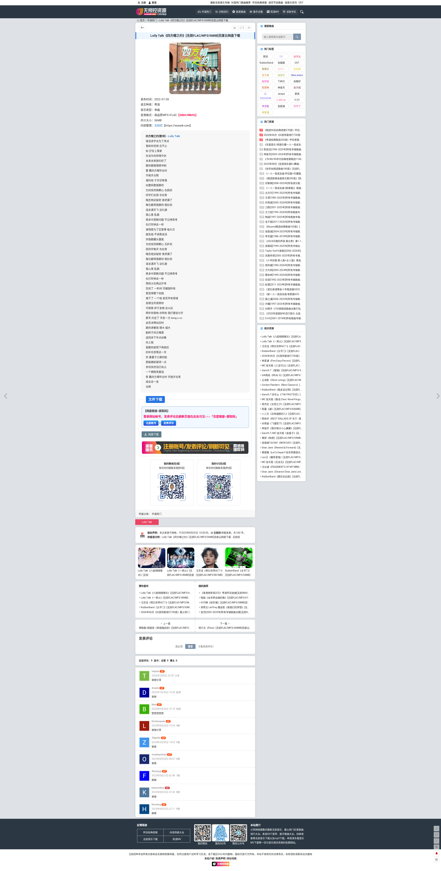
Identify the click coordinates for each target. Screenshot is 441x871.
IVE (281, 56)
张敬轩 (297, 81)
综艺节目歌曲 (276, 2)
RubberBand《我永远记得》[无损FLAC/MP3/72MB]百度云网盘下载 (298, 389)
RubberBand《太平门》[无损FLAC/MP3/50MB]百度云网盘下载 (238, 575)
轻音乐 (265, 69)
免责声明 (220, 858)
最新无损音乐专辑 (220, 2)
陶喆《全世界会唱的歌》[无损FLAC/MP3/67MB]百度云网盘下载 (235, 597)
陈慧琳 (265, 87)
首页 (142, 20)
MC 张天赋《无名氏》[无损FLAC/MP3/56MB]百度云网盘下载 (294, 462)
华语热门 (152, 20)
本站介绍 (209, 858)
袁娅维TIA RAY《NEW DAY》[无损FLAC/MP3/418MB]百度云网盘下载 (299, 442)
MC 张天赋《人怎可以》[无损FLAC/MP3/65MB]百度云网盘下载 (296, 365)
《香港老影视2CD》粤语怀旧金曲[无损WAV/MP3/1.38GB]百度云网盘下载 (240, 592)
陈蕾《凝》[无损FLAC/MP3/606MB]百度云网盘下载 (289, 409)
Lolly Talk (174, 136)
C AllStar (281, 100)
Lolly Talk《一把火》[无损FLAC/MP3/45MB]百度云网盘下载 (180, 575)
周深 (265, 56)
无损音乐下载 (150, 839)
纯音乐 (281, 75)
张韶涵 (281, 106)
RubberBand (266, 62)
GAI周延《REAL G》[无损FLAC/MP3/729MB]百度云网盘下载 (294, 375)
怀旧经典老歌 (259, 2)
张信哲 (265, 81)
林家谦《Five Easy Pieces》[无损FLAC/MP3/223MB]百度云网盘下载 (299, 360)
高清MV (177, 839)
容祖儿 (281, 69)
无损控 (158, 125)
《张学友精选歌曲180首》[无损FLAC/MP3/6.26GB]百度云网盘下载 (299, 168)
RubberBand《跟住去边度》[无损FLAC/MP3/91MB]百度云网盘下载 (298, 476)
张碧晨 (297, 69)
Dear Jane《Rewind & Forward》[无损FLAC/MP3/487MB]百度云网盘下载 (301, 447)
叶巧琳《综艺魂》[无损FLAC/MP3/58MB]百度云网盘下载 (231, 602)
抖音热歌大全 (177, 832)
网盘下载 (153, 434)
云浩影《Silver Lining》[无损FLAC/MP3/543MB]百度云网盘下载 (296, 380)
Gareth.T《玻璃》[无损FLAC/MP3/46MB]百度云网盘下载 (292, 370)
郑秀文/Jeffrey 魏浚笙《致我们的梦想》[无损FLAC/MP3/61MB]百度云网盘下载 (243, 607)
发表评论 (168, 423)
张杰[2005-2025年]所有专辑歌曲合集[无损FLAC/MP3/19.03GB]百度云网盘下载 (243, 612)
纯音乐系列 (291, 2)
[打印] (234, 27)
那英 (297, 93)
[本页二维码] (436, 859)
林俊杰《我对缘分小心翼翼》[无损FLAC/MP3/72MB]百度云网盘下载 (298, 428)
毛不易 (265, 75)
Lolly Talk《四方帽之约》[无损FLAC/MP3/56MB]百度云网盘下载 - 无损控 (201, 537)
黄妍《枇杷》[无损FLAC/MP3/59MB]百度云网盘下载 (290, 438)
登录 (154, 2)
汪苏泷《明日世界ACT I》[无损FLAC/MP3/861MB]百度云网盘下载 (209, 575)
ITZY (297, 100)
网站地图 (232, 858)
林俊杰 (281, 87)
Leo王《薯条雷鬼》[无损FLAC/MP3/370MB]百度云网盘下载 (294, 457)
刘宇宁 (297, 106)
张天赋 (297, 87)
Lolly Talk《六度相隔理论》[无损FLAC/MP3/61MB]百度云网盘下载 (176, 592)
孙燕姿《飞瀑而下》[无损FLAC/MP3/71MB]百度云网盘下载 (294, 423)
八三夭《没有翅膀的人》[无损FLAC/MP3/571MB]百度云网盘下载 (297, 413)
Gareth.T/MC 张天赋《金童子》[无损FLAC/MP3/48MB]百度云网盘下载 (300, 433)
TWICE (281, 81)
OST (301, 2)
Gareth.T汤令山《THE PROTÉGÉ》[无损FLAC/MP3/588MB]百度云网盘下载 (302, 394)
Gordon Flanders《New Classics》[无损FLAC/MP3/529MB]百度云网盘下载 (302, 384)
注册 (143, 2)
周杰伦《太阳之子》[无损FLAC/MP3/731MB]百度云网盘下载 (294, 404)
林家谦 (265, 112)
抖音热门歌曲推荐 (241, 2)
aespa (281, 93)
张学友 (297, 56)
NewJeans (297, 75)
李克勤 (265, 106)
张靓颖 (281, 62)
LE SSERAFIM (265, 96)
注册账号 (151, 423)
